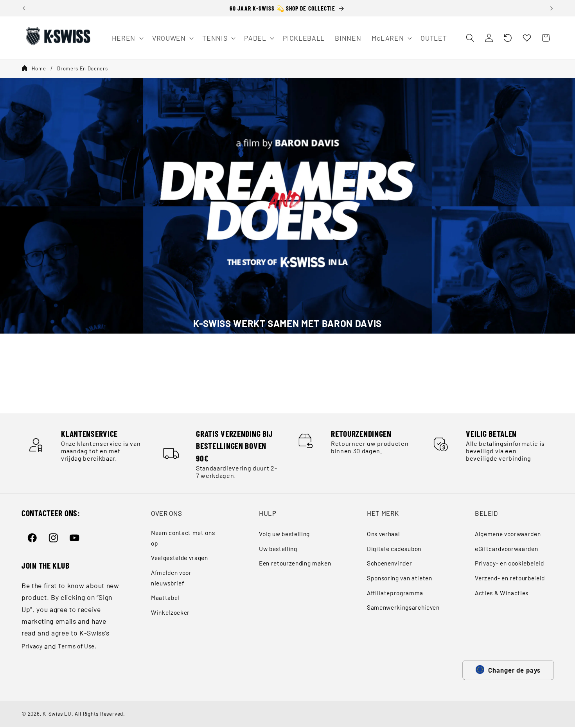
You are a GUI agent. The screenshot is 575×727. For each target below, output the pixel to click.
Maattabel (165, 597)
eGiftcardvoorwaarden (506, 548)
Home (39, 68)
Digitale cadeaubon (394, 548)
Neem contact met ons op (183, 538)
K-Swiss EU (57, 714)
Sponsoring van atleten (399, 578)
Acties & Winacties (501, 592)
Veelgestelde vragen (179, 557)
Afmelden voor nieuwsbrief (171, 578)
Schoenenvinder (389, 563)
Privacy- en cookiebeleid (509, 563)
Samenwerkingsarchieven (403, 607)
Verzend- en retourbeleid (510, 578)
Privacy (32, 646)
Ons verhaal (383, 533)
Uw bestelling (278, 548)
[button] (507, 38)
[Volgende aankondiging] (551, 8)
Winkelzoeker (170, 612)
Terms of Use (76, 646)
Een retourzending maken (295, 563)
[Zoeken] (469, 38)
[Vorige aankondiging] (23, 8)
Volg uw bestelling (284, 533)
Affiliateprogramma (395, 592)
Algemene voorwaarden (508, 533)
